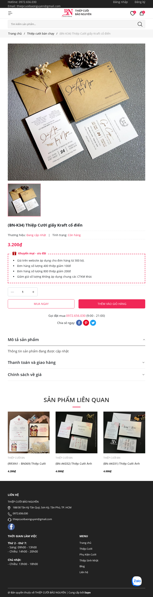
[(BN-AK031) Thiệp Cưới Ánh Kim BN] (124, 432)
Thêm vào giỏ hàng (112, 304)
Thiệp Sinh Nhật (88, 560)
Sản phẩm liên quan (76, 400)
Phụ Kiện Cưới (87, 554)
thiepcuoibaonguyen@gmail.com (39, 6)
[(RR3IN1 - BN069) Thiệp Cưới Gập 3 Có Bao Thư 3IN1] (29, 432)
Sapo (87, 592)
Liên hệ (83, 572)
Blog (82, 566)
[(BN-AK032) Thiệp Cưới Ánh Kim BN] (76, 432)
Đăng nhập (120, 2)
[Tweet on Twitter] (93, 322)
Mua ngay (41, 304)
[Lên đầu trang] (144, 588)
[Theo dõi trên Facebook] (11, 526)
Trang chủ (85, 543)
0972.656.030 (27, 2)
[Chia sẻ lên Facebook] (79, 322)
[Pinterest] (86, 322)
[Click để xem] (76, 112)
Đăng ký (140, 2)
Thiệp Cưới (85, 548)
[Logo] (76, 12)
